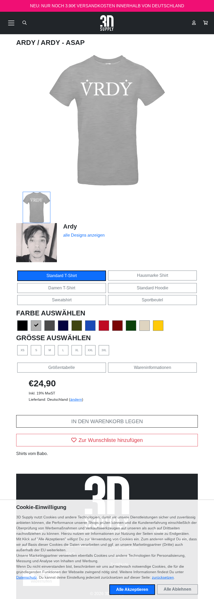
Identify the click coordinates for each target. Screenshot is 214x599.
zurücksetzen (163, 577)
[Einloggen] (194, 23)
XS (22, 350)
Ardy (26, 42)
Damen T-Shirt (61, 288)
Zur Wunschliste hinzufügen (111, 440)
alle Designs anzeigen (84, 235)
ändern (76, 399)
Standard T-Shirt (61, 275)
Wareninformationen (152, 367)
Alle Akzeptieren (132, 589)
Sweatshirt (62, 300)
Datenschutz (26, 577)
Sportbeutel (152, 300)
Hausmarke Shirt (152, 275)
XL (77, 350)
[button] (205, 23)
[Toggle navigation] (11, 23)
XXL (90, 350)
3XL (104, 350)
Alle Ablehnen (177, 589)
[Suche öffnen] (24, 23)
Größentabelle (61, 367)
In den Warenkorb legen (107, 421)
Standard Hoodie (152, 288)
